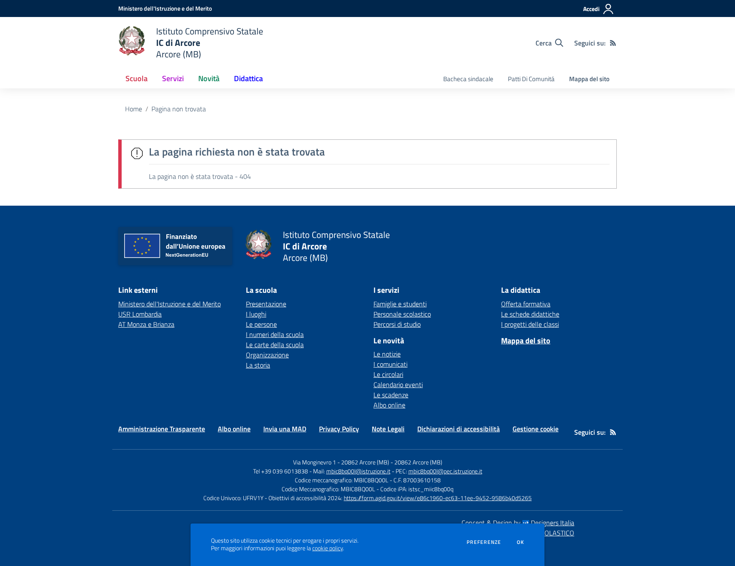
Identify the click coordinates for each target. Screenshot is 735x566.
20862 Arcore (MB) (418, 462)
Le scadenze (390, 395)
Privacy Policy (339, 429)
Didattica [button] (248, 78)
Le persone (261, 324)
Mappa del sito (589, 79)
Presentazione (266, 304)
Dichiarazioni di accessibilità (458, 429)
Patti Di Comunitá (531, 79)
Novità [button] (208, 78)
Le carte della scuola (275, 345)
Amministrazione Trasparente (161, 429)
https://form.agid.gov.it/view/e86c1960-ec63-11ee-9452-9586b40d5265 (438, 497)
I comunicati (390, 364)
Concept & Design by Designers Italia (518, 523)
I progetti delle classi (530, 324)
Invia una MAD (284, 429)
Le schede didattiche (530, 314)
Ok (520, 542)
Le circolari (388, 374)
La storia (258, 365)
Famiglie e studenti (400, 304)
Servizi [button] (173, 78)
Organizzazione (267, 355)
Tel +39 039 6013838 (280, 471)
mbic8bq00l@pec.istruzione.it (445, 471)
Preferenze (484, 542)
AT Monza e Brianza (146, 324)
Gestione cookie (535, 429)
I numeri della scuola (275, 334)
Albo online (389, 405)
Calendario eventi (398, 384)
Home (133, 109)
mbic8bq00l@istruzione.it (358, 471)
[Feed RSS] (613, 43)
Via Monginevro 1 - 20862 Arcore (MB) (341, 462)
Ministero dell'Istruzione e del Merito (169, 304)
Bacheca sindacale (468, 79)
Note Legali (388, 429)
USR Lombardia (140, 314)
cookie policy (327, 548)
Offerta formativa (525, 304)
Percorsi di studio (397, 324)
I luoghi (256, 314)
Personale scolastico (402, 314)
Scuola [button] (136, 78)
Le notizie (387, 354)
